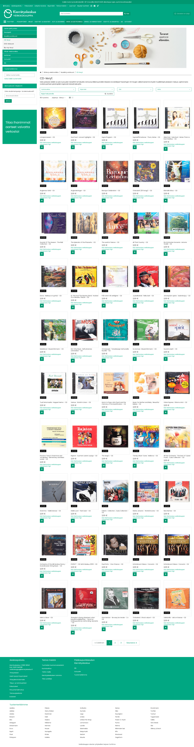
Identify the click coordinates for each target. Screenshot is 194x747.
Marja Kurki (84, 731)
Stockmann (155, 708)
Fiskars (47, 708)
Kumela (82, 711)
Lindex (82, 717)
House (47, 729)
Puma (117, 723)
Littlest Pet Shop (85, 720)
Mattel (82, 734)
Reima (117, 726)
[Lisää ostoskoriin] (42, 147)
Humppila (48, 731)
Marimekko (84, 729)
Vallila (152, 720)
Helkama (48, 723)
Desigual (13, 723)
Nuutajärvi (118, 714)
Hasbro (47, 720)
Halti (46, 717)
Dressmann (14, 726)
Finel (11, 734)
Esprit (11, 731)
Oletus (61, 98)
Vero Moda (154, 723)
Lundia (82, 726)
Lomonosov (84, 723)
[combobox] (95, 13)
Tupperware (155, 717)
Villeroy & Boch (156, 729)
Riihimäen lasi (120, 729)
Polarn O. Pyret (120, 720)
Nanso (117, 708)
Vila (152, 726)
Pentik (117, 717)
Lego (81, 714)
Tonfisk (153, 711)
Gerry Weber (49, 711)
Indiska (47, 737)
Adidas (12, 711)
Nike (116, 711)
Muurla (82, 737)
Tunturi (153, 714)
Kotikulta (83, 708)
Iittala (47, 734)
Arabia (12, 714)
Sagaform (118, 737)
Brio (11, 720)
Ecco (11, 729)
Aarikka (12, 708)
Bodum (12, 717)
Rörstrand (118, 734)
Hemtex (47, 726)
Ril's (116, 731)
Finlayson (13, 737)
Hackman (48, 714)
